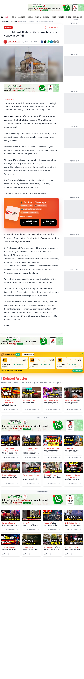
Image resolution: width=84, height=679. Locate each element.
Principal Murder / (51, 475)
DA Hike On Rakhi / (30, 401)
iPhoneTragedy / (29, 523)
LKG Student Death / (72, 523)
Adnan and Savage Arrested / (73, 476)
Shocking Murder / (9, 475)
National (14, 22)
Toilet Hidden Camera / (31, 476)
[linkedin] (51, 41)
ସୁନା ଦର (38, 17)
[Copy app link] (57, 41)
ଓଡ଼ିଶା (14, 17)
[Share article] (18, 409)
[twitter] (45, 41)
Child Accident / (71, 401)
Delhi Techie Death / (51, 401)
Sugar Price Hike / (71, 449)
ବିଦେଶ (54, 17)
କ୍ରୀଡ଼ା (68, 17)
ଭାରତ (7, 17)
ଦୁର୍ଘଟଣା (30, 17)
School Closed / (28, 547)
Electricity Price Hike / (52, 449)
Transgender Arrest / (72, 547)
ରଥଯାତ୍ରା (21, 17)
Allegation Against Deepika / (31, 450)
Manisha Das (13, 42)
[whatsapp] (48, 41)
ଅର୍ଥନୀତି (61, 17)
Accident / (48, 523)
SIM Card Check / (8, 547)
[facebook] (42, 41)
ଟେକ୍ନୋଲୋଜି (77, 17)
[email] (54, 41)
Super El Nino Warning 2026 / (10, 402)
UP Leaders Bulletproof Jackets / (10, 450)
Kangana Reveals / (9, 523)
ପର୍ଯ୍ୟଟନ (46, 17)
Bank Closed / (49, 547)
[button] (14, 363)
